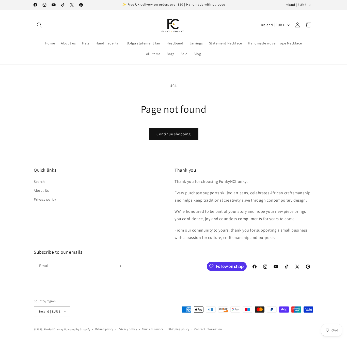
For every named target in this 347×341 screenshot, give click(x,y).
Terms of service (152, 329)
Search (39, 181)
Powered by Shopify (77, 329)
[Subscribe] (119, 266)
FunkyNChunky (54, 329)
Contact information (208, 329)
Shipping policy (179, 329)
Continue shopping (173, 134)
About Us (41, 190)
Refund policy (104, 329)
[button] (39, 24)
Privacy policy (45, 199)
